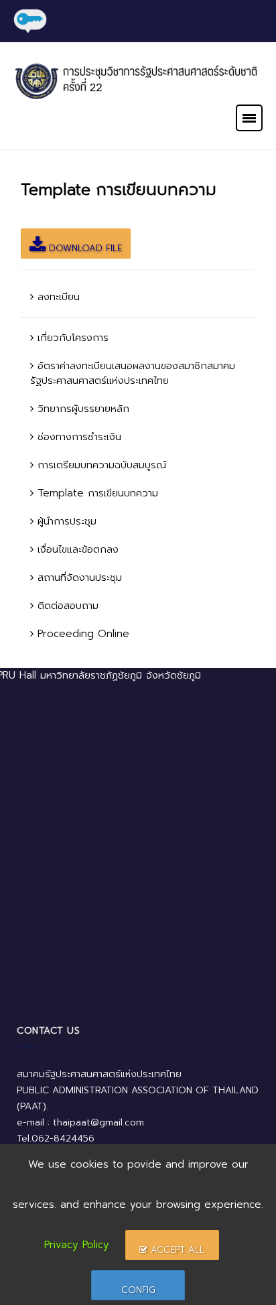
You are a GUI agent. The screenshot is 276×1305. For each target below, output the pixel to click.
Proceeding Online (81, 633)
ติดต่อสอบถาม (65, 605)
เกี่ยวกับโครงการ (71, 337)
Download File (84, 248)
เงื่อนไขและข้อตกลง (76, 549)
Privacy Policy (76, 1244)
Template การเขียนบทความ (95, 493)
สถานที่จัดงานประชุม (77, 577)
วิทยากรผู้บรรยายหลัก (81, 408)
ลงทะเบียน (56, 296)
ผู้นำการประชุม (64, 521)
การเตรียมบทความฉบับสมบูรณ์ (99, 465)
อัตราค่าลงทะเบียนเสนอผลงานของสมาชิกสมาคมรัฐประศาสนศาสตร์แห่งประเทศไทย (132, 373)
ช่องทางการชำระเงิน (77, 436)
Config (138, 1290)
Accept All (175, 1249)
